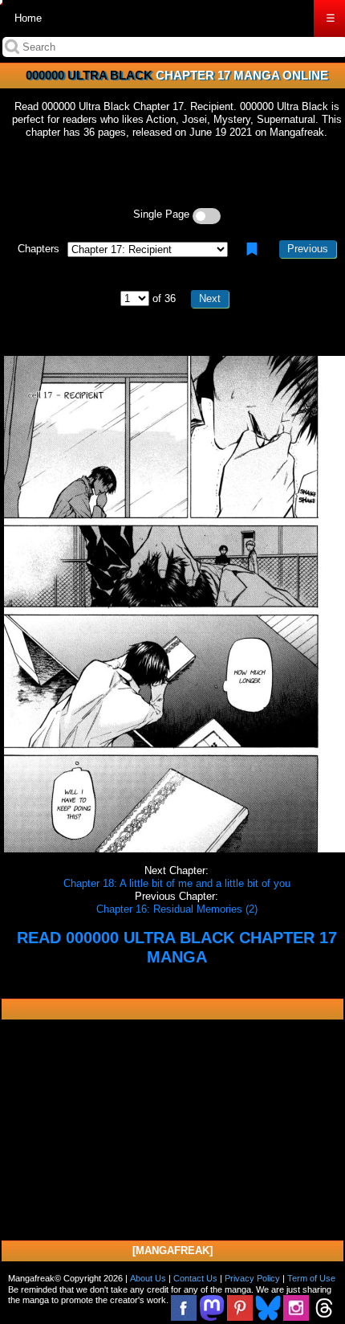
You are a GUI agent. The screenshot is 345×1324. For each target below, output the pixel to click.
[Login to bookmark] (252, 249)
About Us (148, 1278)
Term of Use (311, 1278)
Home (28, 18)
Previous (307, 249)
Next (210, 298)
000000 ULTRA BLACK (89, 75)
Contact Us (195, 1278)
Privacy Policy (252, 1278)
